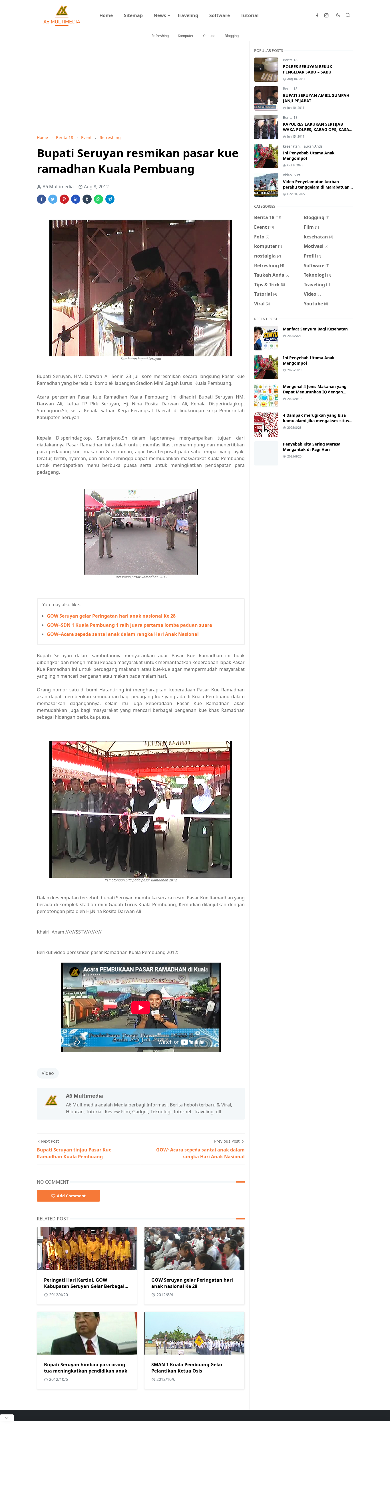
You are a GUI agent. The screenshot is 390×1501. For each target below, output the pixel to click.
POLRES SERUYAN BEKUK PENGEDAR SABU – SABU (307, 69)
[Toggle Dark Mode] (338, 15)
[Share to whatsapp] (98, 199)
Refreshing (160, 35)
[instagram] (326, 15)
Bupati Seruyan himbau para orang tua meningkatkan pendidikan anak (85, 1367)
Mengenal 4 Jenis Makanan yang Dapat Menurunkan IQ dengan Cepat (315, 392)
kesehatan (291, 146)
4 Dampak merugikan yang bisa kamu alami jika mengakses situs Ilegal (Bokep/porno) (316, 420)
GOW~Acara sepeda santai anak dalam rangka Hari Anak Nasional (123, 634)
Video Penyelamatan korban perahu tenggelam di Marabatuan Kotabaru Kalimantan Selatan (316, 187)
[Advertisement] (141, 88)
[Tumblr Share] (87, 199)
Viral (297, 175)
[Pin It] (64, 199)
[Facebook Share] (41, 199)
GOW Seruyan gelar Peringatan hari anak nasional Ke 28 (111, 616)
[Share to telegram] (109, 199)
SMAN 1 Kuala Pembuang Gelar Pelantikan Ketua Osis (187, 1367)
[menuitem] (106, 15)
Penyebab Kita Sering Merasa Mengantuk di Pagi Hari (311, 446)
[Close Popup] (7, 1417)
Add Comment (71, 1195)
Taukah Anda (312, 146)
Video (48, 1073)
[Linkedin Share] (75, 199)
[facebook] (317, 15)
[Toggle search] (348, 15)
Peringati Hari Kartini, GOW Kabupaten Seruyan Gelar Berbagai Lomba (84, 1286)
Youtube (209, 35)
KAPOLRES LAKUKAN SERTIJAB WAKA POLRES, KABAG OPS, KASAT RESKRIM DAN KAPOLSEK (317, 129)
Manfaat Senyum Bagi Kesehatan (315, 329)
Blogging (232, 35)
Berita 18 (290, 60)
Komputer (186, 35)
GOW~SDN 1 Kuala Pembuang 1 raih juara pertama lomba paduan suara (129, 625)
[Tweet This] (52, 199)
